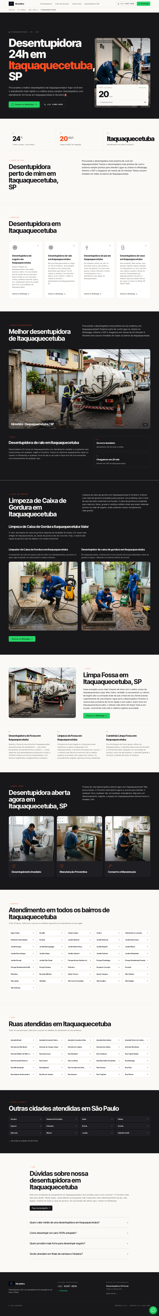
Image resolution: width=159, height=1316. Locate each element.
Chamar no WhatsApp (24, 104)
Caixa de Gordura (62, 4)
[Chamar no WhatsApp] (153, 1310)
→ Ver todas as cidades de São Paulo (23, 1141)
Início (12, 10)
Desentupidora (46, 4)
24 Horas (22, 10)
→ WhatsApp (63, 1291)
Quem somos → (112, 1293)
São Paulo (33, 10)
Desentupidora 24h (92, 4)
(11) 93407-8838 (55, 104)
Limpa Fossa (76, 4)
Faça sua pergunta (40, 1208)
